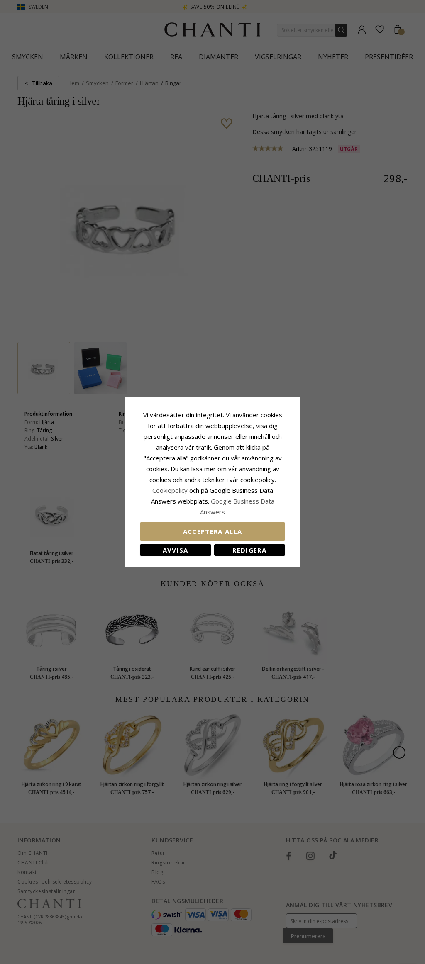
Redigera (249, 550)
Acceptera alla (212, 531)
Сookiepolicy (170, 490)
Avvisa (175, 550)
